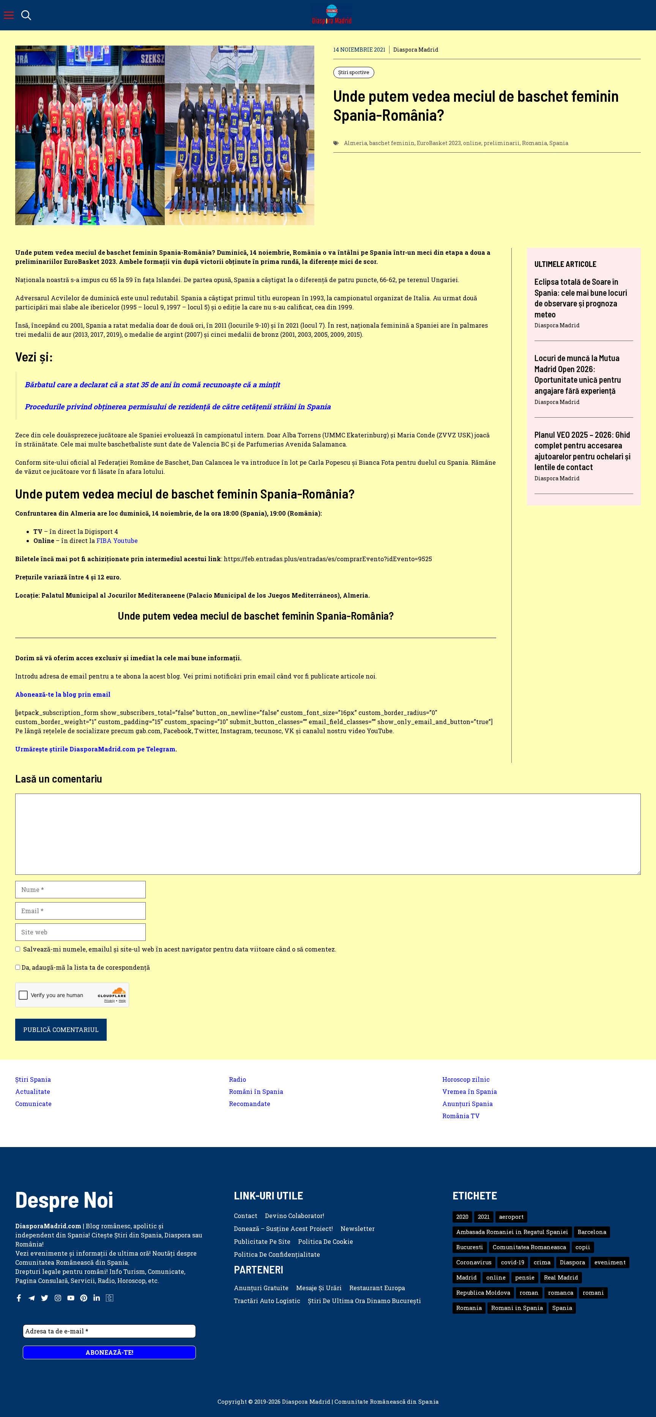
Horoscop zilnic (466, 1079)
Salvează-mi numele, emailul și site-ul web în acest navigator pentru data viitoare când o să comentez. (179, 949)
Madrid (466, 1277)
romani (593, 1292)
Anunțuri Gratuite (261, 1288)
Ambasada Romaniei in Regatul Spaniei (512, 1232)
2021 (484, 1216)
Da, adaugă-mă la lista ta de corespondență (85, 967)
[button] (26, 15)
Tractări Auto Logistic (267, 1301)
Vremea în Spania (469, 1091)
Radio (237, 1079)
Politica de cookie (325, 1241)
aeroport (511, 1216)
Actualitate (32, 1091)
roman (529, 1292)
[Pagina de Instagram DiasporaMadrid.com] (58, 1298)
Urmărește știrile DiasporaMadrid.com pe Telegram (95, 749)
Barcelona (592, 1232)
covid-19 (512, 1262)
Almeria (355, 143)
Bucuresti (469, 1247)
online (472, 143)
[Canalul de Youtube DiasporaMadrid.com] (70, 1298)
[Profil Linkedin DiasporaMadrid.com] (96, 1298)
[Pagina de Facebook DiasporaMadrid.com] (18, 1298)
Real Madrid (561, 1277)
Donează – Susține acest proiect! (283, 1228)
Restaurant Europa (377, 1288)
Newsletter (358, 1228)
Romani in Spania (517, 1307)
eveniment (610, 1262)
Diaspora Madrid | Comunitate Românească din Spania (360, 1401)
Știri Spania (33, 1079)
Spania (558, 143)
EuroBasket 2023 (439, 143)
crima (542, 1262)
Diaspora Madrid (415, 49)
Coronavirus (474, 1262)
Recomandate (249, 1104)
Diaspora (572, 1262)
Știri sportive (353, 72)
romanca (560, 1292)
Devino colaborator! (294, 1216)
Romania (534, 143)
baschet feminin (392, 143)
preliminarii (502, 143)
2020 (462, 1216)
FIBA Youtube (117, 540)
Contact (245, 1216)
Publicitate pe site (262, 1241)
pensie (525, 1277)
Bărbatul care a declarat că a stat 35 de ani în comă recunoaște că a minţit (152, 384)
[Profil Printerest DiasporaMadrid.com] (83, 1298)
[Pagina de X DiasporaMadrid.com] (44, 1298)
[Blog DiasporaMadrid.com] (332, 15)
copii (583, 1247)
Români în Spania (256, 1091)
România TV (461, 1116)
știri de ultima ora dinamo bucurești (364, 1301)
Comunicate (33, 1104)
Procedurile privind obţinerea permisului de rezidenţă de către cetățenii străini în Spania (178, 406)
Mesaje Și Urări (319, 1288)
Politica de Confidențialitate (277, 1254)
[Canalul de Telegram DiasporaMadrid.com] (31, 1298)
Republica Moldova (483, 1292)
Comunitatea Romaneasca (529, 1247)
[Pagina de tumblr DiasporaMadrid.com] (109, 1298)
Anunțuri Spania (467, 1104)
